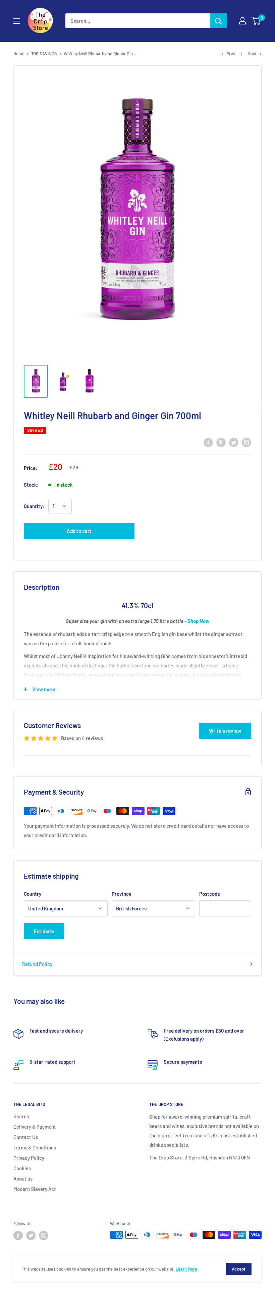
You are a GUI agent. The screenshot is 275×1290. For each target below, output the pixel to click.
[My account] (242, 20)
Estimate (44, 931)
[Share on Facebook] (208, 442)
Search (21, 1116)
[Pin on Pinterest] (221, 442)
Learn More (186, 1269)
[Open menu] (16, 21)
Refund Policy (37, 964)
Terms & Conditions (34, 1147)
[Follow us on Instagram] (43, 1235)
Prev (230, 53)
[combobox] (137, 20)
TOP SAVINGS (44, 53)
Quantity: (34, 506)
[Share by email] (246, 442)
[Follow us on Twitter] (31, 1235)
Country (32, 894)
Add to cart (79, 531)
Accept (238, 1269)
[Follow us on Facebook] (18, 1235)
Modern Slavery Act (34, 1189)
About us (23, 1179)
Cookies (22, 1168)
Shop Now (198, 621)
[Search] (218, 20)
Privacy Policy (28, 1158)
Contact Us (25, 1137)
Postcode (209, 894)
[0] (256, 21)
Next (252, 53)
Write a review (225, 731)
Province (121, 894)
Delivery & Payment (34, 1127)
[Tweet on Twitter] (233, 442)
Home (18, 53)
